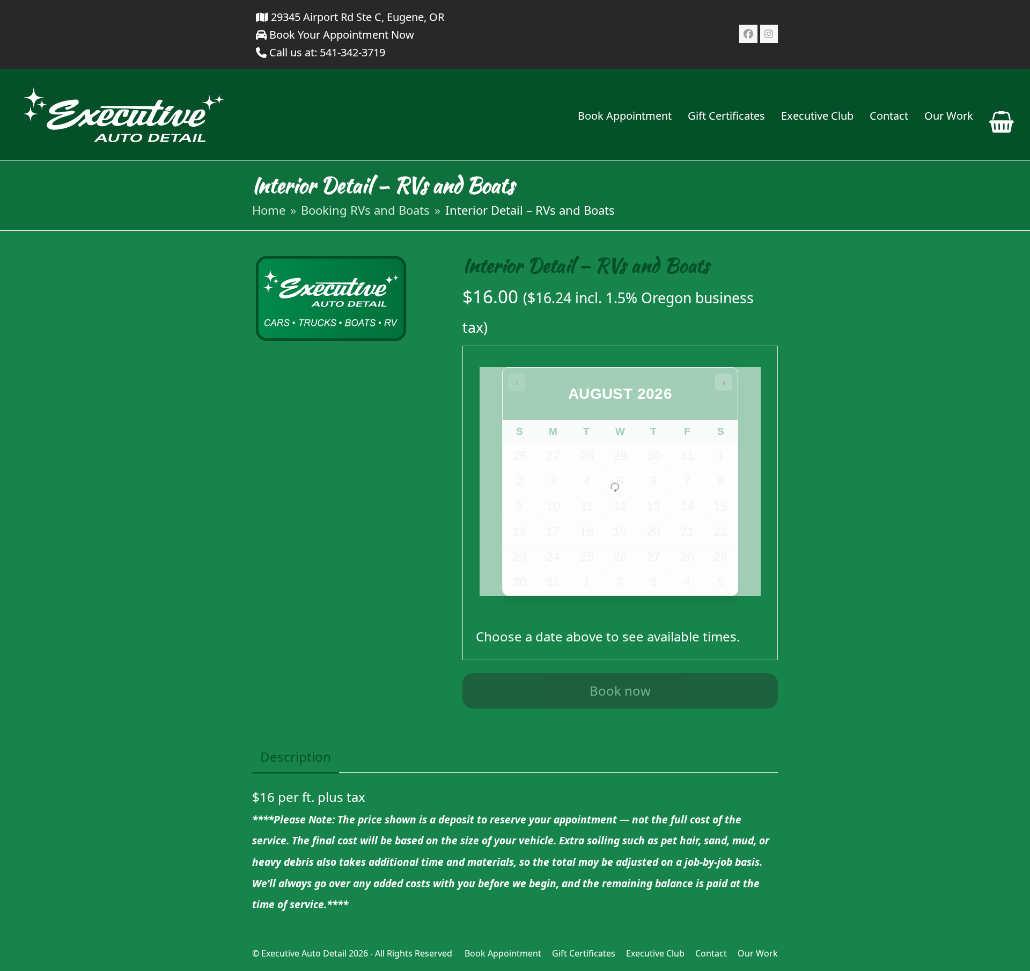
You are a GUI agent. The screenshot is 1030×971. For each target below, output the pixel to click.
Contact (711, 953)
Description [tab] (295, 756)
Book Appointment (503, 953)
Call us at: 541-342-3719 (327, 52)
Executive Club (655, 953)
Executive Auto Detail (304, 953)
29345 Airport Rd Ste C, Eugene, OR (356, 17)
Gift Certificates (583, 953)
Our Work (758, 953)
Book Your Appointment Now (340, 34)
